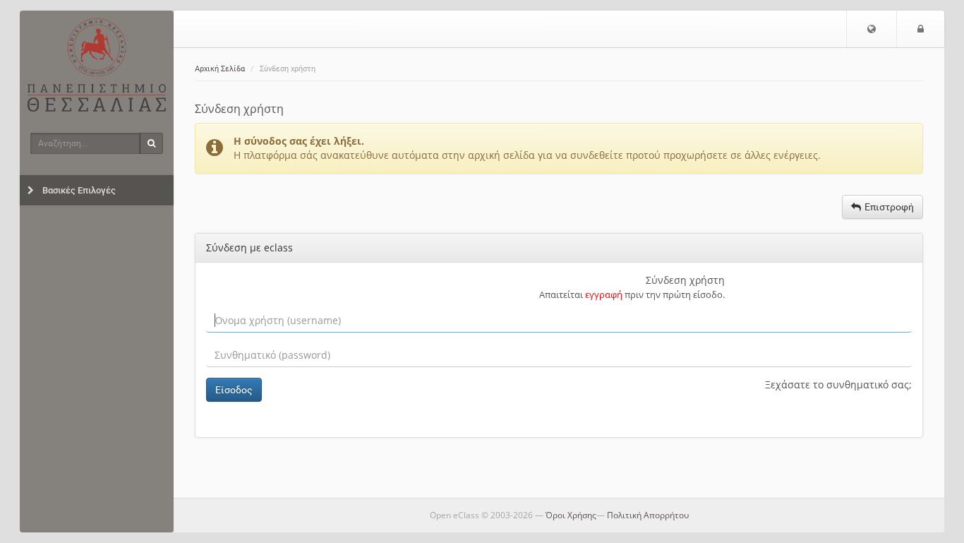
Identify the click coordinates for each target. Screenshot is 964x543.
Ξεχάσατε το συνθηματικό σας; (838, 384)
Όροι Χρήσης (571, 515)
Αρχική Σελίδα (220, 68)
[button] (871, 29)
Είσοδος (234, 389)
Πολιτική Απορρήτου (648, 515)
